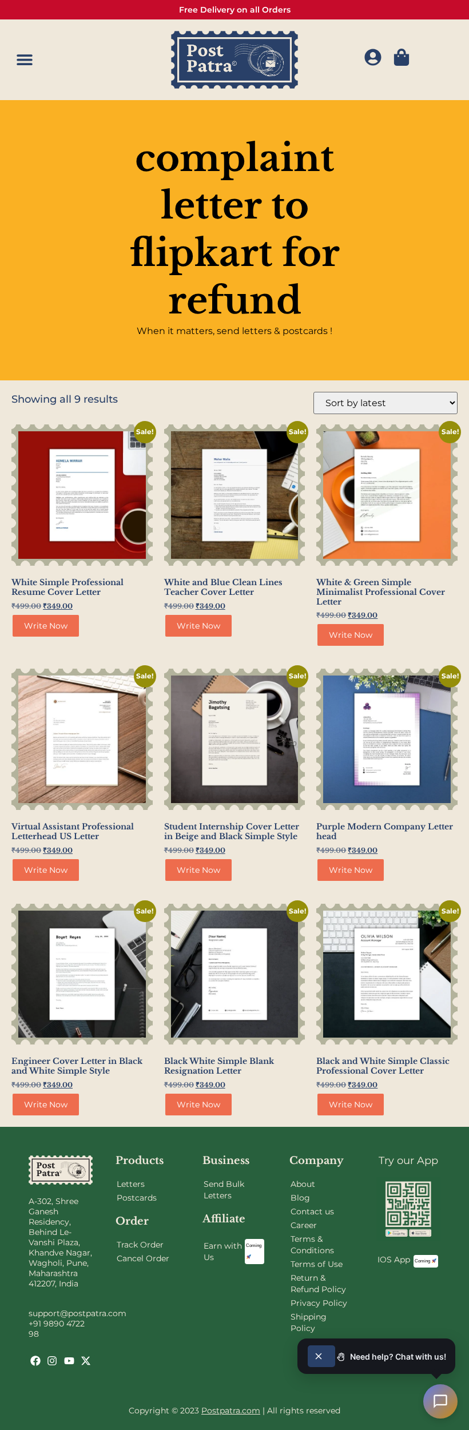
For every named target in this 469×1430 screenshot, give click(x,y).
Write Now (45, 626)
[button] (24, 60)
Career (304, 1225)
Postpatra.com (230, 1410)
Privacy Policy (319, 1303)
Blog (300, 1198)
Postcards (137, 1198)
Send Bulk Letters (224, 1190)
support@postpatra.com (77, 1313)
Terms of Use (317, 1264)
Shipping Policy (309, 1322)
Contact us (312, 1211)
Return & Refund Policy (318, 1283)
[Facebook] (35, 1360)
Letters (131, 1184)
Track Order (140, 1245)
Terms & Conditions (312, 1245)
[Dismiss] (321, 1356)
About (303, 1184)
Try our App (408, 1160)
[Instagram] (52, 1360)
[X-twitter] (85, 1360)
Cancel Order (143, 1258)
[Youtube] (69, 1360)
